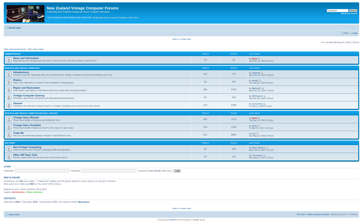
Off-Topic (10, 143)
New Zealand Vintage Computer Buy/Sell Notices (31, 113)
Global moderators (34, 192)
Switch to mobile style (181, 39)
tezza (254, 58)
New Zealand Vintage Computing (22, 68)
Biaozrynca (83, 202)
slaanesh (256, 73)
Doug (254, 126)
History (17, 80)
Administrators (18, 192)
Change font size (354, 27)
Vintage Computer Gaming (28, 95)
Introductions (21, 72)
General (17, 103)
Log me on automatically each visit (155, 171)
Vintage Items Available (27, 125)
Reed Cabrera (258, 147)
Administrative (13, 54)
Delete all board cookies (318, 214)
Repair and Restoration (26, 87)
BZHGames (257, 96)
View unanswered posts (15, 49)
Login (354, 33)
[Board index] (26, 13)
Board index (15, 28)
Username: (9, 171)
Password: (76, 171)
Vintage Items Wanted (26, 117)
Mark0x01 (256, 88)
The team (301, 214)
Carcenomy (257, 104)
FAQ (346, 33)
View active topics (36, 49)
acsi (254, 133)
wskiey (255, 80)
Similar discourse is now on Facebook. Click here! (115, 17)
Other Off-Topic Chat (25, 154)
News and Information (26, 58)
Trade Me (18, 133)
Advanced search (349, 13)
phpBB (172, 220)
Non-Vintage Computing (27, 147)
